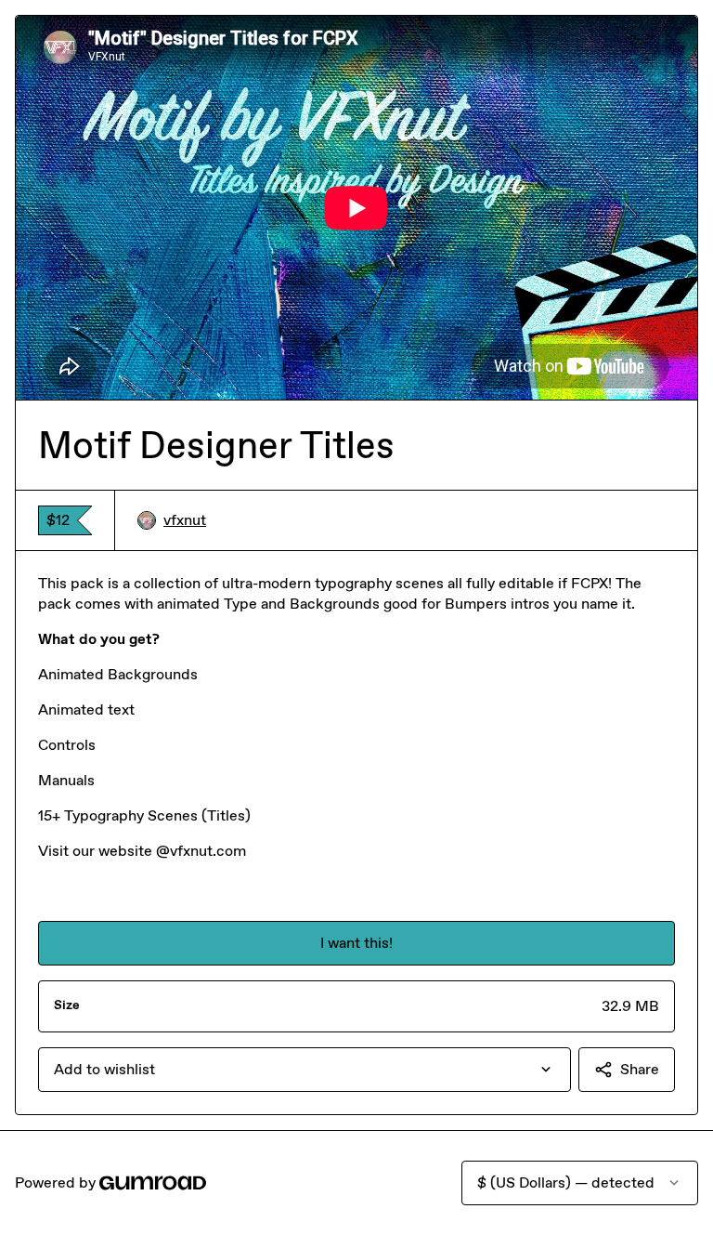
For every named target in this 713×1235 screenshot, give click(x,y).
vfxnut (184, 520)
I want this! (356, 943)
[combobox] (304, 1069)
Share (639, 1069)
